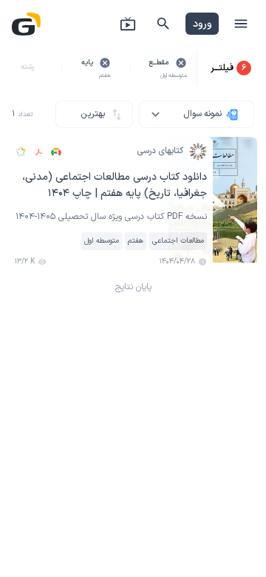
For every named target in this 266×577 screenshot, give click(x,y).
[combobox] (196, 114)
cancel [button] (181, 63)
